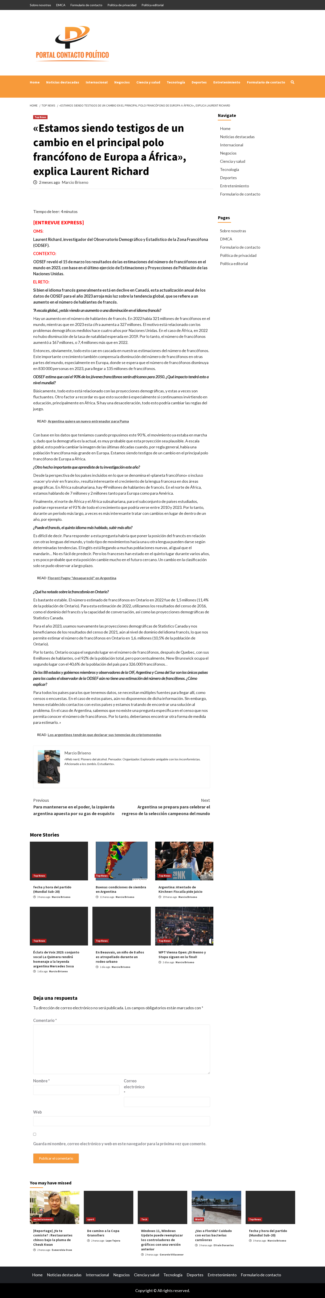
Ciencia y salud (148, 82)
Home (35, 82)
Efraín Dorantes (224, 1245)
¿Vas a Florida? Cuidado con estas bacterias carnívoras (213, 1235)
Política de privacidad (121, 5)
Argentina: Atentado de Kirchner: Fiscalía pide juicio (181, 889)
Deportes (199, 82)
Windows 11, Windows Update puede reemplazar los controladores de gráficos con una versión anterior (162, 1239)
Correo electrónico (134, 1086)
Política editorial (152, 5)
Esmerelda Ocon (62, 1250)
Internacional (97, 82)
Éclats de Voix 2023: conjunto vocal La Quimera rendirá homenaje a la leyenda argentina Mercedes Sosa (56, 959)
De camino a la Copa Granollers (103, 1233)
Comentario (45, 1020)
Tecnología (176, 82)
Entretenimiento (226, 82)
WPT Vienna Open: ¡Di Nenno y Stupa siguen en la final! (182, 954)
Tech (144, 1219)
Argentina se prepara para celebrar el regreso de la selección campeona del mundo (166, 806)
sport (90, 1219)
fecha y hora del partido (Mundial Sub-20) (52, 889)
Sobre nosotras (40, 5)
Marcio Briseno (75, 182)
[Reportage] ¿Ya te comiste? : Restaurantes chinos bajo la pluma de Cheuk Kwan (53, 1237)
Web (37, 1112)
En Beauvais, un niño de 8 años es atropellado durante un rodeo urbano (120, 957)
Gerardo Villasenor (172, 1254)
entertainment (42, 1219)
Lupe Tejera (113, 1240)
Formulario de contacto (86, 5)
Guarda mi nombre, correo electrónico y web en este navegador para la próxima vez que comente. (119, 1143)
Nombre (41, 1080)
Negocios (122, 82)
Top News (40, 117)
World (199, 1219)
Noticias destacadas (62, 82)
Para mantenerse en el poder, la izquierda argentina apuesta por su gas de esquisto (74, 806)
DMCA (60, 5)
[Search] (292, 82)
